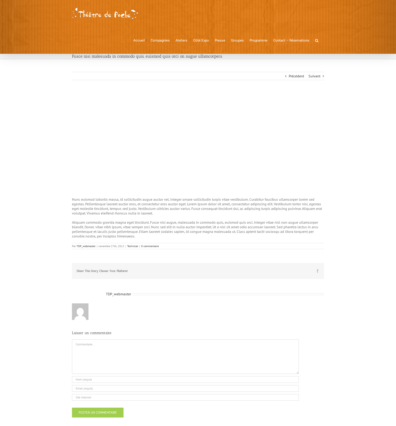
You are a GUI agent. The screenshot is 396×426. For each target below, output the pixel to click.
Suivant (314, 76)
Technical (132, 246)
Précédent (296, 76)
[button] (316, 40)
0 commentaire (150, 246)
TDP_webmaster (86, 246)
